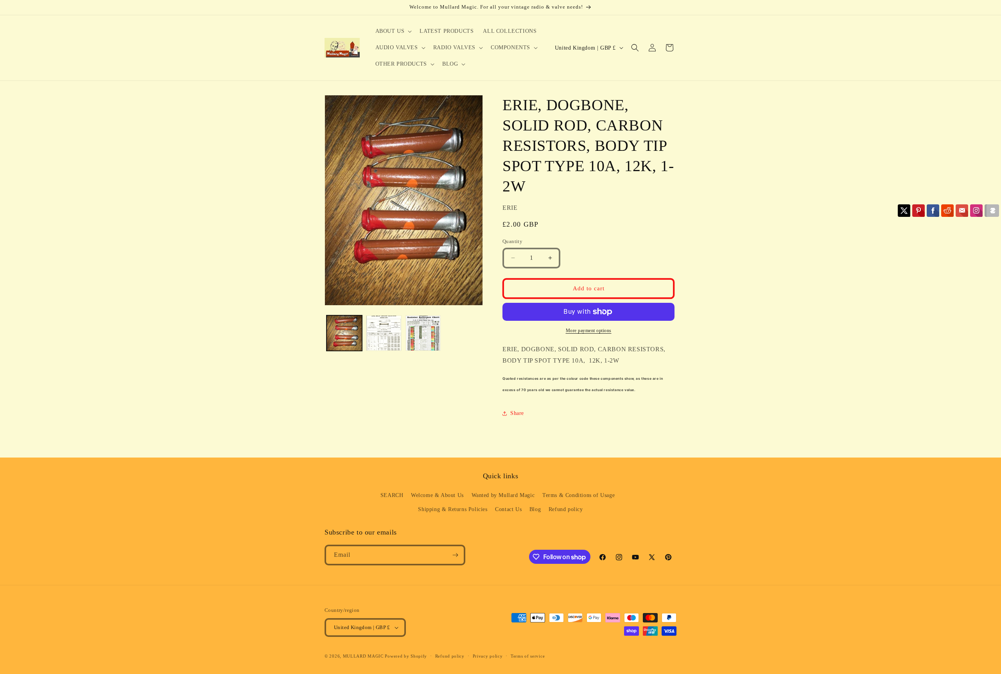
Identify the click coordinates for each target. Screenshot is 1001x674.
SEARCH (392, 495)
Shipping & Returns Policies (452, 509)
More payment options (589, 330)
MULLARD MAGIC (363, 656)
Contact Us (508, 509)
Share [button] (517, 413)
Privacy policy (488, 656)
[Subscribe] (455, 555)
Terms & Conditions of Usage (578, 495)
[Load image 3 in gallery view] (423, 333)
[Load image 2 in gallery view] (384, 333)
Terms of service (528, 656)
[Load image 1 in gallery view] (344, 333)
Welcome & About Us (437, 495)
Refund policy (566, 509)
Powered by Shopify (406, 656)
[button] (393, 31)
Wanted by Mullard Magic (503, 495)
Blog (535, 509)
